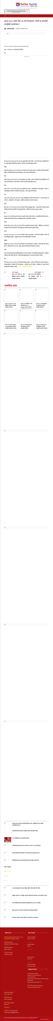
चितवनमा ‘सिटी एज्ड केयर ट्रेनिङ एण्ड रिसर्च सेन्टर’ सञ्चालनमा (25, 918)
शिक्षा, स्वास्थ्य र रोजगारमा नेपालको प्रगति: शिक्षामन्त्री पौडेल (24, 910)
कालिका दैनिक (10, 29)
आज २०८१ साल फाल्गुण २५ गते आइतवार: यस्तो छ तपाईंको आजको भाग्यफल (10, 326)
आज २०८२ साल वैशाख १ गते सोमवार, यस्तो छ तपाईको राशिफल (41, 305)
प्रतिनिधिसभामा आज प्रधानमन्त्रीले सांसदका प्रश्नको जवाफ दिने (25, 860)
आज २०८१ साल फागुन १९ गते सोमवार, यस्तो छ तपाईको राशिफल (26, 326)
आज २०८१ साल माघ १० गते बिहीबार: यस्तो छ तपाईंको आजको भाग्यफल (41, 326)
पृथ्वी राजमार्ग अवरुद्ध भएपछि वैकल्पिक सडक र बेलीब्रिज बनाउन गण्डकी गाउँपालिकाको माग (27, 824)
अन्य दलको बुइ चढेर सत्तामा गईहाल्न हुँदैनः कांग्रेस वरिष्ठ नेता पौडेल (26, 888)
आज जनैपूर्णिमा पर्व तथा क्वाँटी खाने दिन (20, 838)
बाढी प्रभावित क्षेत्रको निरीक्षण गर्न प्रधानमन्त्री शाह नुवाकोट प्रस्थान (26, 853)
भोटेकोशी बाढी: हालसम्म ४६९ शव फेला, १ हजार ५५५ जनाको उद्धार (26, 846)
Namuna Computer (45, 1019)
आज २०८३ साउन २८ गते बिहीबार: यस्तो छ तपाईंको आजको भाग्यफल (10, 305)
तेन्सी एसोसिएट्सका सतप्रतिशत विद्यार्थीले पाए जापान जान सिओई (26, 903)
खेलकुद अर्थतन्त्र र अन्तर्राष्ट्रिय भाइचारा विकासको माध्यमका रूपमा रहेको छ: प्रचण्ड (29, 895)
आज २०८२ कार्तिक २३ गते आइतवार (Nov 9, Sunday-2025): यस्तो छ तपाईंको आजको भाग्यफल (26, 306)
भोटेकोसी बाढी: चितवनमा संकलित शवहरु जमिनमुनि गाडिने (25, 831)
